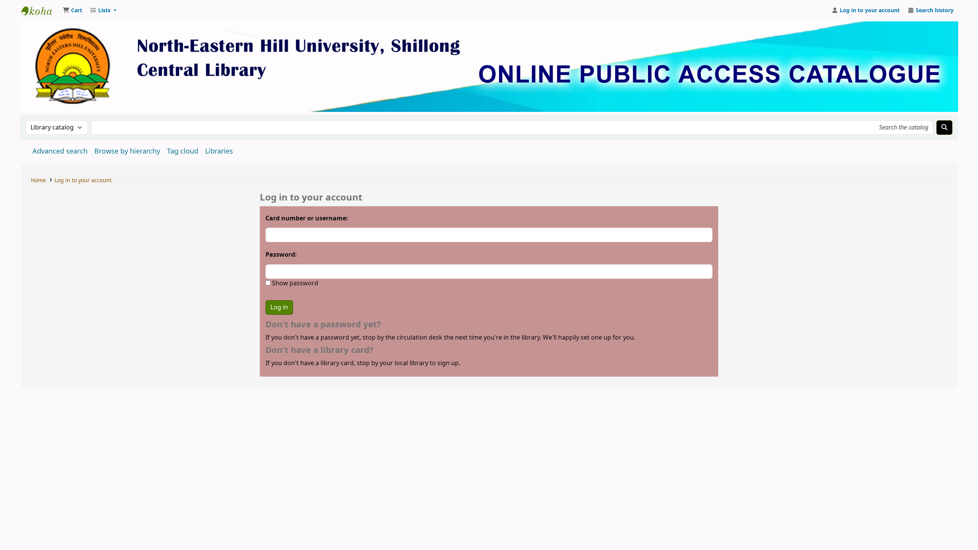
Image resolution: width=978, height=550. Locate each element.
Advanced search (59, 151)
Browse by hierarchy (127, 151)
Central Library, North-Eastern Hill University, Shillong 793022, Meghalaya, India (40, 10)
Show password (294, 283)
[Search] (944, 127)
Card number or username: (307, 218)
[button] (72, 10)
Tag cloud (182, 151)
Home (38, 180)
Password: (281, 254)
